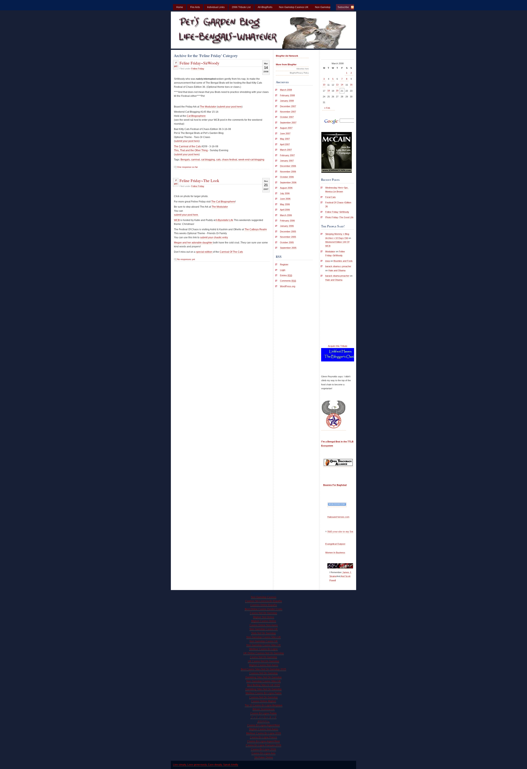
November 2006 (288, 171)
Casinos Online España (263, 605)
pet (175, 66)
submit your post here (230, 106)
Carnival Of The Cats (231, 251)
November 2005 (288, 237)
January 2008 (287, 100)
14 (342, 84)
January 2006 (287, 226)
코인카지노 (263, 721)
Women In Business (335, 552)
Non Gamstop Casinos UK (293, 7)
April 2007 (285, 144)
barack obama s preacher (338, 266)
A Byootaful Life (224, 220)
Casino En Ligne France (263, 737)
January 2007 (287, 160)
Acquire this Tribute (337, 346)
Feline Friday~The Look (199, 180)
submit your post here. (186, 214)
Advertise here (302, 69)
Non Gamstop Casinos (263, 597)
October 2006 (287, 177)
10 (324, 84)
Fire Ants (195, 7)
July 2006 (285, 193)
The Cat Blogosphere (223, 201)
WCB (177, 220)
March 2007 (286, 149)
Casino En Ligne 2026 (263, 749)
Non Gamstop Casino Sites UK (263, 637)
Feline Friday (197, 68)
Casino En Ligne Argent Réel (263, 725)
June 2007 (285, 133)
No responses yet (186, 259)
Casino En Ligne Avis (263, 753)
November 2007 (288, 111)
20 (337, 90)
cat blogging (208, 159)
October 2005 (287, 242)
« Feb (327, 108)
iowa (327, 261)
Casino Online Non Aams (264, 625)
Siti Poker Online (263, 757)
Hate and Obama (336, 270)
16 (351, 84)
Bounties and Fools (343, 261)
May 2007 (285, 139)
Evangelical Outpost (335, 544)
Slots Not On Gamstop (263, 633)
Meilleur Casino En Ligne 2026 (263, 733)
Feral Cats (330, 197)
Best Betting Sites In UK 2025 (263, 685)
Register (284, 264)
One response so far (187, 167)
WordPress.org (287, 286)
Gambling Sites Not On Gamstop (263, 677)
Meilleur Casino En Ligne (263, 649)
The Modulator (208, 106)
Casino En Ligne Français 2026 (263, 745)
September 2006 (288, 182)
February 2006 (287, 220)
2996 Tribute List (241, 7)
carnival (195, 159)
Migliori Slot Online (263, 617)
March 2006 (286, 215)
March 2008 (286, 90)
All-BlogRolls (265, 7)
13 (337, 84)
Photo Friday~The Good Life (339, 217)
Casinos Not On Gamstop (263, 673)
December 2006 (288, 166)
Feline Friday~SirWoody (199, 62)
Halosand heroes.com (338, 517)
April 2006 (285, 209)
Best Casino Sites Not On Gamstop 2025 (263, 669)
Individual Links (216, 7)
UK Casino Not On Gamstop (263, 661)
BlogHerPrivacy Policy (299, 73)
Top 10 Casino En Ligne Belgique (263, 705)
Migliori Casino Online (263, 621)
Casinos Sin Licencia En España (263, 601)
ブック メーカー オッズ (263, 717)
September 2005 (288, 248)
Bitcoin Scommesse (264, 709)
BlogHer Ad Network (287, 56)
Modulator (330, 251)
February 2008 (287, 95)
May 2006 (285, 204)
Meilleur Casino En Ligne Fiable (264, 693)
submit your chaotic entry (214, 237)
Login (282, 270)
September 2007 (288, 122)
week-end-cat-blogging (251, 159)
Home (179, 7)
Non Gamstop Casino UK (264, 629)
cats (218, 159)
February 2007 (287, 155)
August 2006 (286, 188)
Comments (288, 280)
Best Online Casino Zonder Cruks (263, 609)
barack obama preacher (337, 276)
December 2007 (288, 106)
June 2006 (285, 199)
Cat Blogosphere (196, 116)
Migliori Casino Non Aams (263, 665)
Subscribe (343, 7)
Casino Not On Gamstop (263, 613)
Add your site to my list (340, 531)
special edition (204, 251)
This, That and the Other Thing (191, 150)
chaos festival (229, 159)
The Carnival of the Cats (188, 146)
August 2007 (286, 128)
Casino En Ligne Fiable (263, 713)
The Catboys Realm (256, 229)
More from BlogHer (286, 64)
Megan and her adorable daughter (193, 242)
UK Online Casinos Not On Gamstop (263, 653)
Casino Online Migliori (263, 701)
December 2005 (288, 231)
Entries (286, 275)
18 (328, 90)
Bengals (185, 159)
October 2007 (287, 117)
